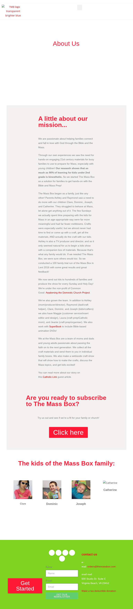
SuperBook (55, 326)
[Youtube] (62, 559)
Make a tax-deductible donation (99, 590)
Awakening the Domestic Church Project (68, 292)
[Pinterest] (65, 553)
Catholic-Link (50, 376)
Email (49, 580)
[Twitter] (58, 553)
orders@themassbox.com (101, 566)
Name (49, 567)
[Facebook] (52, 553)
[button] (79, 7)
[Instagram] (72, 553)
